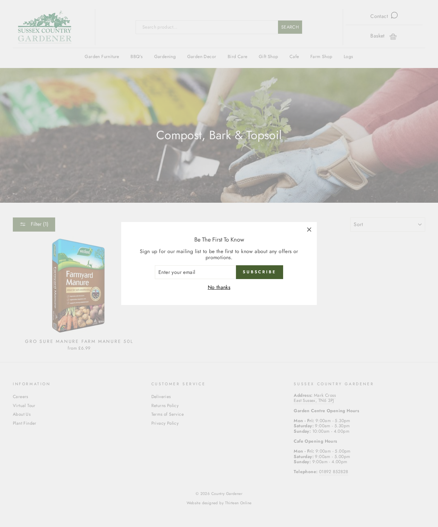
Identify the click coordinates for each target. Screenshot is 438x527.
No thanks (219, 287)
